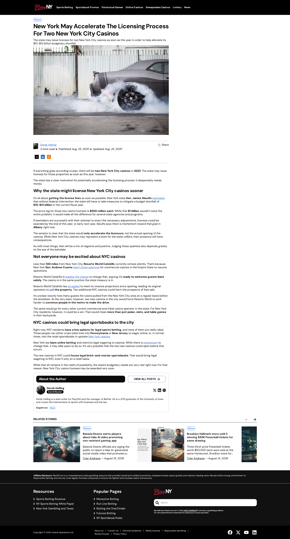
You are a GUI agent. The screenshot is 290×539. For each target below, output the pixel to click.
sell (51, 289)
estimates (158, 198)
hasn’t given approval (86, 267)
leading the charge (77, 277)
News (37, 19)
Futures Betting (106, 513)
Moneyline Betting (107, 499)
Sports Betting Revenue (50, 499)
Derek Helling (48, 145)
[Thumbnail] (56, 444)
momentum (150, 342)
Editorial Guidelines (132, 530)
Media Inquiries (153, 530)
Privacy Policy (120, 534)
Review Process (102, 534)
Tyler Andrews (92, 458)
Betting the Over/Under (110, 508)
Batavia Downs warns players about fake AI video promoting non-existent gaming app (103, 437)
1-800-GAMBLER (189, 510)
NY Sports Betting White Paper (55, 503)
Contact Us (113, 530)
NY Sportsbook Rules (109, 518)
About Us (99, 530)
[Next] (255, 419)
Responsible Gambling (175, 530)
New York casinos (99, 336)
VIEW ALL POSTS (145, 379)
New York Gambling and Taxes (54, 508)
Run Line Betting (106, 503)
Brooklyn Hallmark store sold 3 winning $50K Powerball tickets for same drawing (210, 437)
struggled (74, 286)
